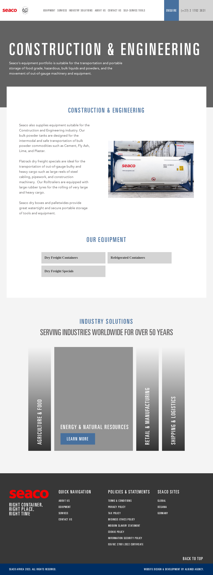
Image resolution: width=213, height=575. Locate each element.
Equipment (49, 10)
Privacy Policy (117, 507)
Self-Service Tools (134, 10)
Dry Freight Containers (61, 257)
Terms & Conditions (120, 500)
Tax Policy (114, 513)
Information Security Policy (125, 538)
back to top (193, 558)
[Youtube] (17, 524)
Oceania (162, 507)
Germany (163, 513)
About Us (100, 10)
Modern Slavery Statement (124, 525)
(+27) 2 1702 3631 (193, 10)
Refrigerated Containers (128, 257)
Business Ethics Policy (121, 519)
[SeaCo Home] (15, 10)
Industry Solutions (81, 10)
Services (62, 10)
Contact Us (114, 10)
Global (162, 500)
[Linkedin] (11, 524)
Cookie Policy (116, 531)
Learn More (78, 438)
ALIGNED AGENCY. (194, 569)
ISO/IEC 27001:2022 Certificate (125, 544)
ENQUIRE (171, 10)
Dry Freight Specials (59, 271)
